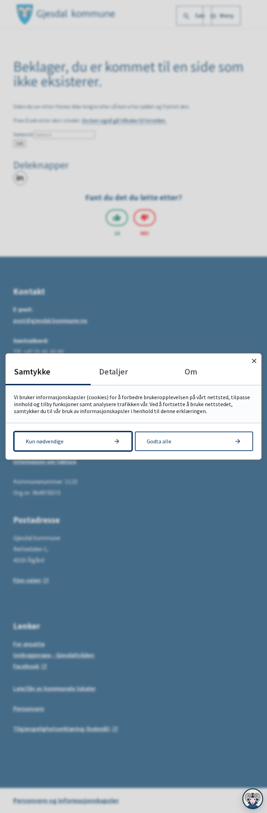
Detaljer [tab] (113, 371)
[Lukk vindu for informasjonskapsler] (254, 361)
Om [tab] (191, 371)
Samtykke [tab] (32, 371)
